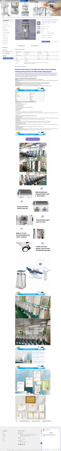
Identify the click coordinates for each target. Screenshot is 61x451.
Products (7, 17)
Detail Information (21, 45)
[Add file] (43, 450)
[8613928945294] (24, 444)
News (3, 437)
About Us (4, 434)
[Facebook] (20, 444)
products (37, 1)
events (41, 1)
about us (32, 1)
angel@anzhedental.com (8, 51)
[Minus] (58, 429)
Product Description (34, 45)
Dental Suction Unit (12, 17)
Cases (4, 439)
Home (29, 1)
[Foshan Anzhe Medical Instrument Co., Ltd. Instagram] (22, 444)
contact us (45, 1)
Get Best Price (46, 41)
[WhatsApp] (3, 56)
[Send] (58, 450)
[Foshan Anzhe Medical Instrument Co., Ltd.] (3, 2)
